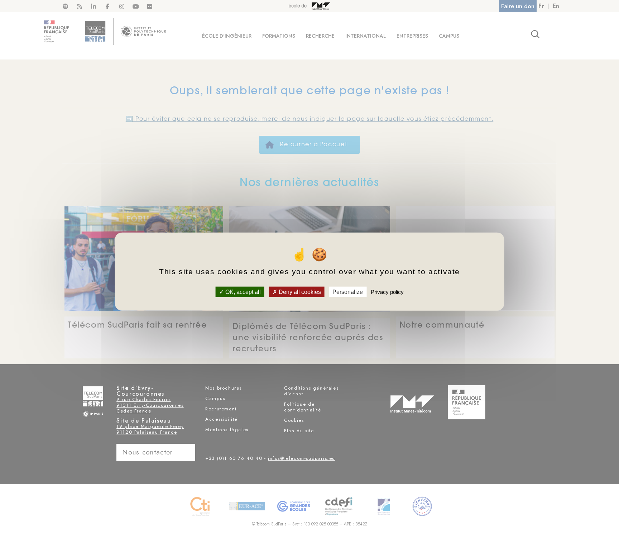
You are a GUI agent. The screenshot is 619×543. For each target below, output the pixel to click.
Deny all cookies (299, 292)
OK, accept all (242, 292)
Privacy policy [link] (387, 292)
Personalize (347, 292)
